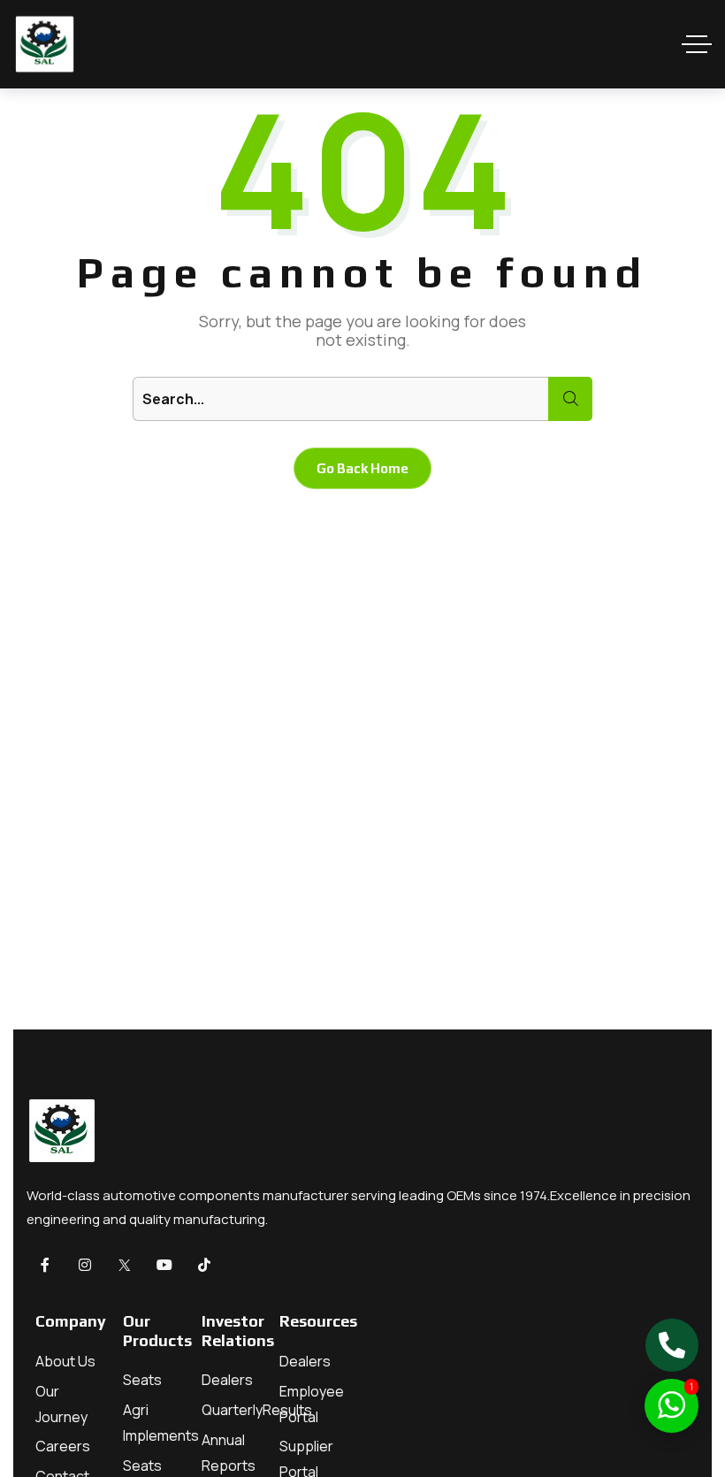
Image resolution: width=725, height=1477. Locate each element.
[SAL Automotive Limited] (44, 44)
